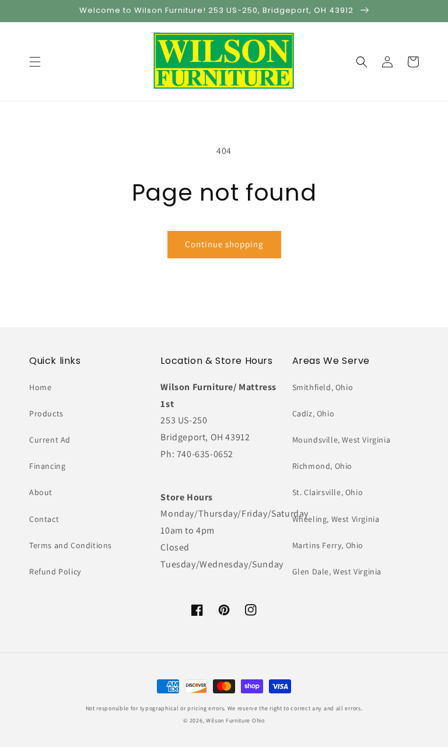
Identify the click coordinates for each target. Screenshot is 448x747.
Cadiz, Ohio (313, 413)
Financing (47, 466)
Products (46, 413)
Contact (44, 519)
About (40, 492)
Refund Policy (55, 571)
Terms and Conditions (70, 545)
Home (40, 387)
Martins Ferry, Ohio (327, 545)
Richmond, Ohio (322, 466)
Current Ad (50, 439)
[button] (35, 62)
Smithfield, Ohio (323, 387)
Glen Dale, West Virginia (337, 571)
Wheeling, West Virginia (336, 519)
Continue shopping (224, 244)
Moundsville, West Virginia (341, 439)
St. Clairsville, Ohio (327, 492)
